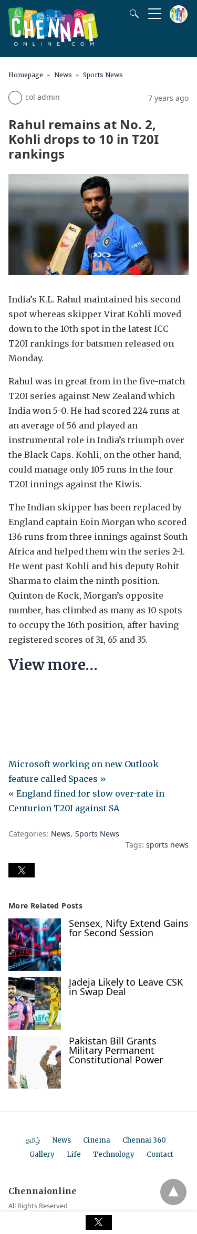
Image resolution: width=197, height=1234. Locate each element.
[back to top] (173, 1192)
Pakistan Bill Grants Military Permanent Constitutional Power (116, 1050)
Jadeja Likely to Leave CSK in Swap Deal (126, 987)
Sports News (103, 75)
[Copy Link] (67, 697)
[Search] (131, 13)
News (63, 75)
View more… (53, 665)
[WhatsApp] (50, 697)
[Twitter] (33, 697)
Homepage (25, 75)
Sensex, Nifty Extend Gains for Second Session (129, 928)
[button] (21, 870)
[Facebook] (16, 697)
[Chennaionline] (53, 42)
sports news (167, 845)
